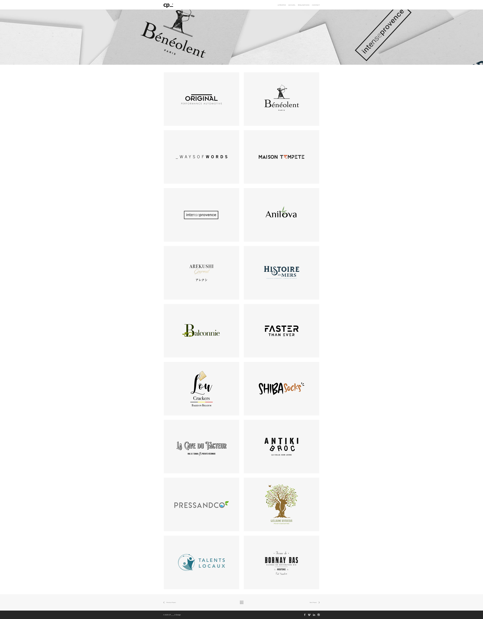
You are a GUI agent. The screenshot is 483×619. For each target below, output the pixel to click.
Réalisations (303, 5)
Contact (316, 5)
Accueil (291, 5)
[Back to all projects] (241, 601)
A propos (282, 5)
